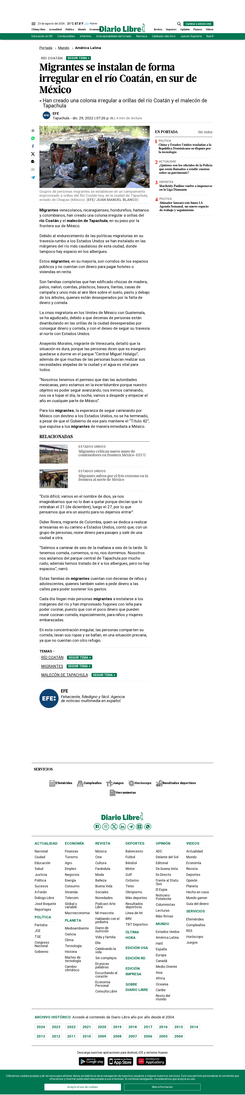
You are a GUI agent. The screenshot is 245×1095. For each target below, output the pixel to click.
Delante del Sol (167, 857)
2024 (41, 1027)
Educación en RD (42, 36)
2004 (178, 1036)
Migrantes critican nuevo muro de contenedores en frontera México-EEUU (112, 453)
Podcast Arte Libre (105, 905)
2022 (71, 1027)
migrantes (52, 666)
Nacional (41, 851)
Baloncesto (134, 851)
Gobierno (41, 952)
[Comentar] (33, 162)
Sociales (102, 892)
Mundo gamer (196, 898)
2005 (163, 1036)
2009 (102, 1036)
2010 (86, 1036)
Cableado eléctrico (164, 36)
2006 (148, 1036)
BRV (129, 919)
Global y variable (71, 905)
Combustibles (66, 36)
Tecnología (73, 946)
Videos (209, 29)
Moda (99, 875)
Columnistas (165, 904)
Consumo (72, 886)
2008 (117, 1036)
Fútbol (130, 857)
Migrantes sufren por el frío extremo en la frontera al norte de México (113, 478)
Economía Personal (102, 984)
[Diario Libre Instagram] (105, 826)
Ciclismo (132, 880)
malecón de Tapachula (64, 675)
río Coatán (52, 658)
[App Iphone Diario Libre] (120, 1061)
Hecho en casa (197, 892)
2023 (56, 1027)
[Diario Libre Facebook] (97, 826)
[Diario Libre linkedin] (122, 826)
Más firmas (164, 916)
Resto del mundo (163, 997)
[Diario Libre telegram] (130, 826)
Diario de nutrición (102, 929)
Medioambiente (77, 928)
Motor (130, 869)
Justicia (41, 875)
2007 (132, 1036)
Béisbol (131, 863)
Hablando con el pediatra (107, 920)
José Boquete (45, 904)
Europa (161, 955)
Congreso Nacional (42, 944)
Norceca (141, 36)
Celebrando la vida (105, 950)
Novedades (104, 898)
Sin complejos (106, 958)
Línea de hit (134, 913)
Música (101, 851)
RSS (189, 931)
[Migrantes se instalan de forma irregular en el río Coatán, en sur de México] (33, 138)
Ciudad (40, 857)
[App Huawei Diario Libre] (151, 1061)
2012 (56, 1036)
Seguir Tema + (78, 58)
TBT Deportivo (137, 924)
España (161, 949)
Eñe (98, 943)
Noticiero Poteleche (163, 897)
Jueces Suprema (191, 36)
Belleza (100, 880)
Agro (68, 863)
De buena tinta (167, 869)
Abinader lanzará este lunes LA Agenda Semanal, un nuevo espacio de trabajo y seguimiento (184, 207)
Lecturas (163, 910)
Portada (45, 48)
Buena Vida (103, 886)
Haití (159, 943)
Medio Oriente (166, 967)
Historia (71, 952)
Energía (70, 880)
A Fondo (41, 892)
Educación (42, 863)
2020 (102, 1027)
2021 (86, 1027)
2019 (117, 1027)
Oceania (162, 984)
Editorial (162, 863)
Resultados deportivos (134, 905)
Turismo (71, 857)
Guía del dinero (197, 904)
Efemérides (195, 919)
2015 (178, 1027)
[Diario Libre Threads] (139, 826)
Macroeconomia (77, 913)
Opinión (185, 29)
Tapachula (61, 118)
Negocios (72, 875)
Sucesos (41, 886)
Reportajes (43, 909)
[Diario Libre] (122, 27)
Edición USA (137, 948)
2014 (194, 1027)
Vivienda (71, 892)
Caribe (161, 990)
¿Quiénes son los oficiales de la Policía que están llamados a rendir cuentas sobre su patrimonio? (185, 169)
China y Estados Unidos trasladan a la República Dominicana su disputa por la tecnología (185, 148)
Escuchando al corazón (106, 974)
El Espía (161, 890)
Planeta (197, 29)
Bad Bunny (213, 36)
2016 (163, 1027)
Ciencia (70, 934)
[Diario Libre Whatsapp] (147, 826)
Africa (160, 978)
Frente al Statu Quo (167, 882)
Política (69, 29)
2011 (71, 1036)
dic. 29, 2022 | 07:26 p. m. (93, 118)
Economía (95, 29)
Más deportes (136, 898)
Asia (159, 973)
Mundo (82, 29)
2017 (148, 1027)
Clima (69, 940)
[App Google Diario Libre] (91, 1061)
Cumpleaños (195, 925)
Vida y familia (105, 937)
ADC (159, 851)
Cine (98, 857)
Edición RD (135, 958)
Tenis (130, 886)
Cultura (100, 863)
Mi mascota (104, 913)
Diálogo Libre (44, 898)
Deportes (171, 29)
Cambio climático (72, 968)
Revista (158, 29)
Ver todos (205, 132)
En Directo (163, 875)
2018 (132, 1027)
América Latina (167, 937)
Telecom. (72, 898)
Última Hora (38, 29)
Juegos (192, 942)
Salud (39, 869)
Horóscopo (194, 937)
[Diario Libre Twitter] (114, 826)
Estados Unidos (92, 446)
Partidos (41, 925)
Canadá (161, 961)
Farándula (102, 869)
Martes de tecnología (73, 959)
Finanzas (71, 851)
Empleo (70, 869)
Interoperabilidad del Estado (113, 36)
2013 (41, 1036)
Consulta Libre (106, 991)
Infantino (85, 36)
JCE (37, 931)
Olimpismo (134, 892)
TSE (38, 937)
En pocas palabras (102, 965)
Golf (129, 875)
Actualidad (55, 29)
